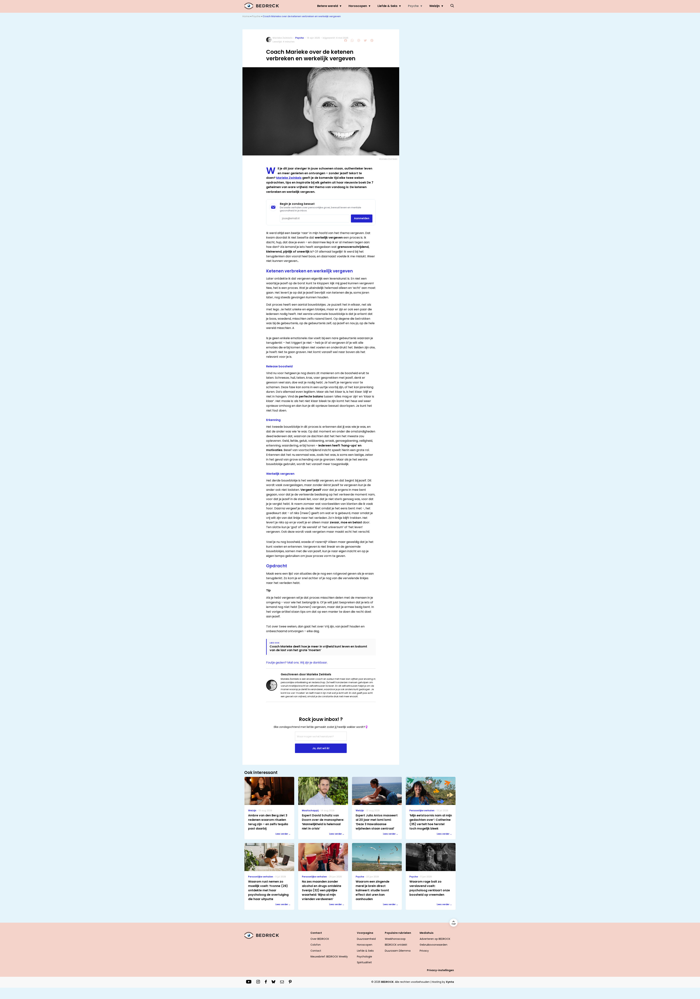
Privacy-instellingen (440, 970)
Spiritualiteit (364, 962)
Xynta (450, 982)
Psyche (413, 6)
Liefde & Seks (387, 6)
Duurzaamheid (366, 939)
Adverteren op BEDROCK (435, 939)
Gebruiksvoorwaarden (433, 945)
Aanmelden (361, 218)
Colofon (315, 945)
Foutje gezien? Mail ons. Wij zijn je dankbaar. (297, 662)
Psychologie (364, 956)
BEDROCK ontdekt (396, 945)
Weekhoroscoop (395, 939)
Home (246, 16)
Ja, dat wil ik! (320, 748)
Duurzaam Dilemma (398, 951)
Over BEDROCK (319, 939)
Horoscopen (358, 6)
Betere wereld (327, 6)
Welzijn (434, 6)
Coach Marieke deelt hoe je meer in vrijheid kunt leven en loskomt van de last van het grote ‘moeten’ (318, 648)
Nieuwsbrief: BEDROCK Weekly (329, 956)
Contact (315, 951)
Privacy (424, 951)
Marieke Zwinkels (282, 37)
